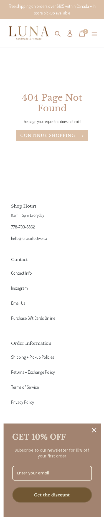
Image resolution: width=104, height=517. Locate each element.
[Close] (94, 430)
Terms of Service (25, 387)
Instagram (19, 288)
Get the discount (52, 495)
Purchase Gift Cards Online (33, 318)
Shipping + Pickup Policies (32, 357)
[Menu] (94, 33)
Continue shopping (47, 135)
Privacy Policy (22, 402)
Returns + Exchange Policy (33, 372)
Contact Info (21, 273)
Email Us (18, 303)
